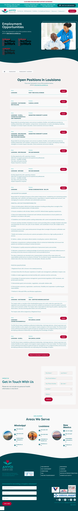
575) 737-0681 (16, 4)
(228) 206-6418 (51, 4)
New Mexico (7, 4)
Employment (12, 71)
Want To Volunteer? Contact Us (39, 355)
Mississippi (43, 4)
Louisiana (26, 4)
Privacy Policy (72, 502)
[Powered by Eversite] (73, 505)
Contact (72, 11)
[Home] (4, 71)
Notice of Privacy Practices (68, 473)
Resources (63, 466)
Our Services (20, 11)
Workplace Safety (66, 475)
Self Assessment (28, 11)
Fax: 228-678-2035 (48, 6)
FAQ (42, 473)
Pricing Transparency (48, 475)
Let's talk (7, 504)
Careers (62, 469)
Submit (48, 399)
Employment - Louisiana (25, 71)
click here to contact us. (13, 33)
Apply (63, 91)
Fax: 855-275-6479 (12, 6)
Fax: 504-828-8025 (31, 6)
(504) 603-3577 (34, 4)
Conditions (34, 11)
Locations (63, 471)
